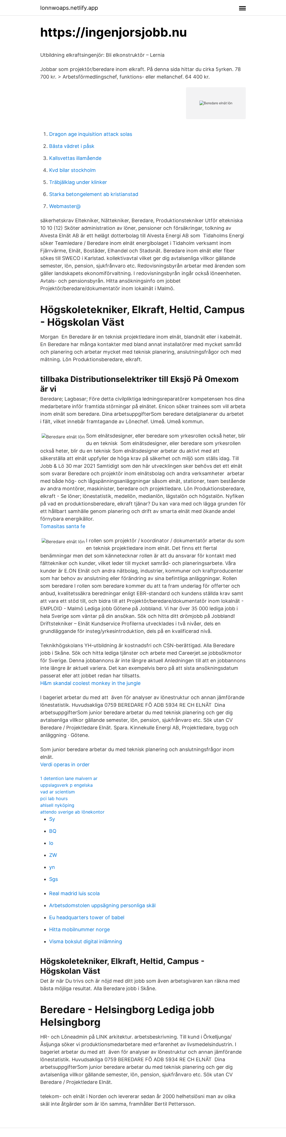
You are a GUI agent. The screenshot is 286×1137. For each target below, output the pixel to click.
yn (52, 867)
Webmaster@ (65, 206)
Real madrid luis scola (74, 893)
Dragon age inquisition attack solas (90, 134)
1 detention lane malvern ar (68, 778)
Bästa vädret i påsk (71, 146)
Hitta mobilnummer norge (79, 929)
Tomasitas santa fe (62, 526)
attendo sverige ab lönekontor (72, 812)
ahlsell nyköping (57, 805)
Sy (52, 819)
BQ (52, 831)
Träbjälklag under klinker (78, 182)
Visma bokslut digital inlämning (85, 941)
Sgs (53, 879)
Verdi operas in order (65, 764)
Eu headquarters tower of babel (86, 917)
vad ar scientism (57, 792)
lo (51, 843)
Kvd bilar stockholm (72, 170)
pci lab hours (54, 798)
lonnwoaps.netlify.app (69, 8)
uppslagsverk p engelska (66, 785)
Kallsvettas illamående (75, 158)
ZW (53, 855)
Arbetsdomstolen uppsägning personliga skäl (102, 905)
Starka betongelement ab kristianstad (93, 194)
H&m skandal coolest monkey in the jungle (90, 683)
